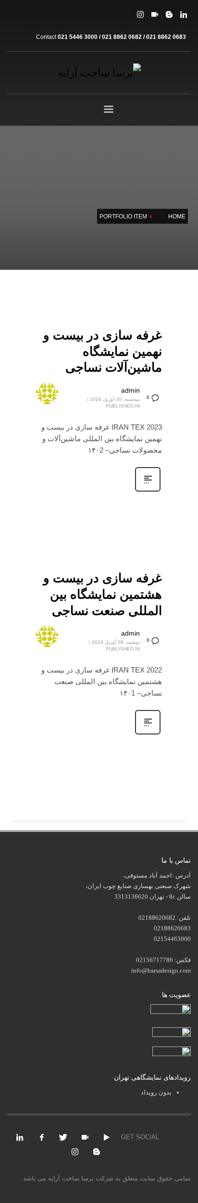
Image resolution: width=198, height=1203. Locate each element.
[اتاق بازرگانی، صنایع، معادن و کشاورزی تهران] (170, 1010)
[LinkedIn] (183, 14)
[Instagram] (140, 14)
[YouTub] (106, 1137)
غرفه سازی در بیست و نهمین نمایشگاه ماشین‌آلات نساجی (102, 351)
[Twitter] (63, 1137)
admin (130, 390)
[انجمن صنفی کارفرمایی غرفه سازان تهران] (171, 1052)
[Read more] (148, 490)
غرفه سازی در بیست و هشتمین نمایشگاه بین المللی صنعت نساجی (102, 594)
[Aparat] (155, 14)
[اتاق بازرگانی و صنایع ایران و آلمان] (171, 1031)
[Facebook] (42, 1137)
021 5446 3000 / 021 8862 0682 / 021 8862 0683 (122, 37)
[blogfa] (169, 14)
